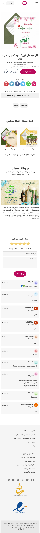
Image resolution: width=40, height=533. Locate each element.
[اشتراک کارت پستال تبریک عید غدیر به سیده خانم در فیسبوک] (17, 83)
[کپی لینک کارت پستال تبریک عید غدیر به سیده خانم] (36, 95)
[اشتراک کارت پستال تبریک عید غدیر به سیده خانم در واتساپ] (28, 83)
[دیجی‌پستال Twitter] (18, 480)
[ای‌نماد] (20, 507)
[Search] (3, 3)
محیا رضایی (17, 64)
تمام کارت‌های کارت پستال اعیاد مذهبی (21, 154)
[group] (29, 138)
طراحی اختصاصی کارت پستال (25, 434)
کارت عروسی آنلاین (29, 453)
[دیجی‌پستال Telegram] (8, 480)
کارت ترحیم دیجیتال (28, 468)
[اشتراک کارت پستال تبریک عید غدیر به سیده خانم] (33, 83)
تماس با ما (31, 442)
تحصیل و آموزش (29, 472)
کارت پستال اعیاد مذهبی (20, 121)
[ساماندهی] (20, 491)
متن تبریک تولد (30, 461)
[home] (24, 3)
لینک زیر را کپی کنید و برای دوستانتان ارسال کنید (20, 91)
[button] (3, 138)
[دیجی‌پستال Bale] (13, 480)
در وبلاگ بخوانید (20, 168)
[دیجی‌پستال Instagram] (27, 480)
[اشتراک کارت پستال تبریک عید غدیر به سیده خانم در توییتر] (11, 83)
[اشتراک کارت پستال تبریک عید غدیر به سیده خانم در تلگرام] (22, 83)
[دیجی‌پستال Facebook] (32, 480)
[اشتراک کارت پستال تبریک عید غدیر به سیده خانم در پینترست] (6, 83)
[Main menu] (37, 3)
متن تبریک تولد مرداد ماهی (26, 465)
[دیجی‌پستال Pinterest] (23, 480)
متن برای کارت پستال (28, 457)
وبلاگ (33, 446)
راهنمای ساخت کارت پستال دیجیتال (23, 438)
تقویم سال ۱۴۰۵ (29, 431)
